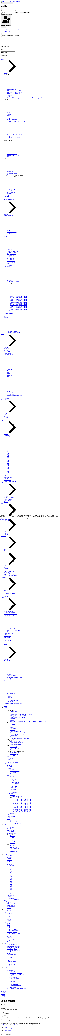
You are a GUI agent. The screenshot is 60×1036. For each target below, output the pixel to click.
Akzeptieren (3, 519)
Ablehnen (8, 519)
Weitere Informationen (5, 520)
